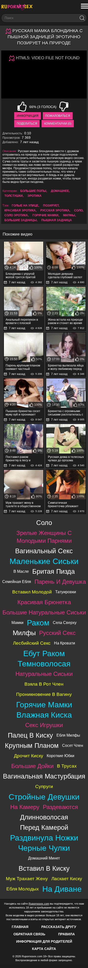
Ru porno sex (18, 6)
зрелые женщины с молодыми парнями (44, 537)
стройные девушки (44, 797)
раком (38, 623)
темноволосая (44, 664)
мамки (17, 623)
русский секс (57, 633)
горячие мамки (45, 215)
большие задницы (20, 220)
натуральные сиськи (44, 674)
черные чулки (44, 848)
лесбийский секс (32, 643)
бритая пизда (53, 571)
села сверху (65, 623)
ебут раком (44, 653)
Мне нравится (22, 106)
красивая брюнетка (44, 602)
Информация (27, 116)
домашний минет (44, 858)
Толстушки (13, 196)
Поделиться (27, 123)
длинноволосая (44, 817)
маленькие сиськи (44, 561)
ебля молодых (22, 888)
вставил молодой (32, 591)
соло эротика (16, 215)
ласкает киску (66, 878)
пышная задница (56, 220)
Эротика (34, 196)
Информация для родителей (44, 941)
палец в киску (30, 735)
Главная (20, 927)
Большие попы (33, 191)
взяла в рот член (44, 684)
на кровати (64, 643)
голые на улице (25, 205)
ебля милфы (68, 735)
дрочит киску (28, 755)
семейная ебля (16, 582)
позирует (51, 205)
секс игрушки (44, 725)
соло (78, 210)
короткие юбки (60, 756)
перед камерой (44, 827)
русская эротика (54, 210)
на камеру (24, 807)
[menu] (84, 6)
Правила (66, 934)
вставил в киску (44, 868)
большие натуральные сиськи (44, 612)
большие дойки (32, 766)
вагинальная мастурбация (44, 776)
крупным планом (32, 745)
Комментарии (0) (57, 123)
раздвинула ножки (44, 838)
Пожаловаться (57, 116)
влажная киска (44, 715)
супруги (44, 786)
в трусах (67, 766)
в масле (21, 571)
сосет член (72, 745)
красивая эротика (20, 210)
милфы (69, 215)
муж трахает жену (27, 878)
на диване (62, 889)
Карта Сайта (44, 949)
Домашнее (60, 191)
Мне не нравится (64, 106)
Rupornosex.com (39, 903)
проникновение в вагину (44, 694)
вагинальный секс (44, 551)
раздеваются (60, 807)
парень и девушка (60, 581)
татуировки (65, 592)
